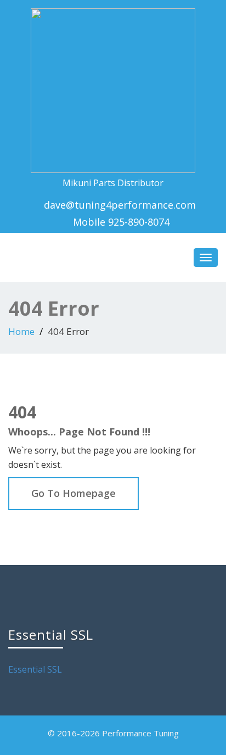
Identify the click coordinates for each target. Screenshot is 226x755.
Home (21, 331)
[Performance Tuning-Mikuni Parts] (113, 88)
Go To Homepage (73, 493)
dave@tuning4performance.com (120, 204)
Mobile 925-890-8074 (120, 221)
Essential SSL (35, 669)
